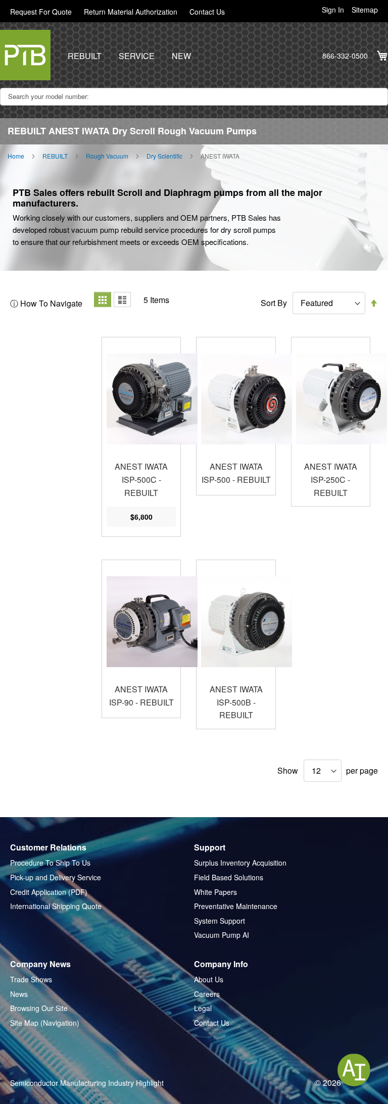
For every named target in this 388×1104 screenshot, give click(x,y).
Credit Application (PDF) (48, 892)
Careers (207, 994)
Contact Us (207, 12)
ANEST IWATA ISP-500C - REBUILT (141, 479)
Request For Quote (41, 12)
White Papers (215, 892)
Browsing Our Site (39, 1008)
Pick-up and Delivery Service (55, 877)
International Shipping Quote (56, 906)
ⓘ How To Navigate (46, 303)
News (19, 994)
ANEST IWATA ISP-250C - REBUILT (330, 479)
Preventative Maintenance (235, 906)
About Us (208, 979)
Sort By (274, 303)
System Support (219, 921)
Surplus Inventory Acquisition (240, 863)
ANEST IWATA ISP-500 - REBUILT (236, 473)
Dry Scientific (164, 156)
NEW (181, 56)
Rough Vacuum (107, 156)
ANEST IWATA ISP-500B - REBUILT (236, 702)
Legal (203, 1008)
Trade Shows (31, 979)
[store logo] (25, 55)
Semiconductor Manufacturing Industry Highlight (87, 1083)
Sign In (333, 10)
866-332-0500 (345, 56)
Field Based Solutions (228, 877)
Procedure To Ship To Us (50, 863)
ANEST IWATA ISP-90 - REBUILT (141, 695)
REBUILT (85, 56)
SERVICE (137, 56)
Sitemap (365, 10)
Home (16, 156)
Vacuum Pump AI (221, 935)
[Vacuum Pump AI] (353, 1069)
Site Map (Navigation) (44, 1023)
